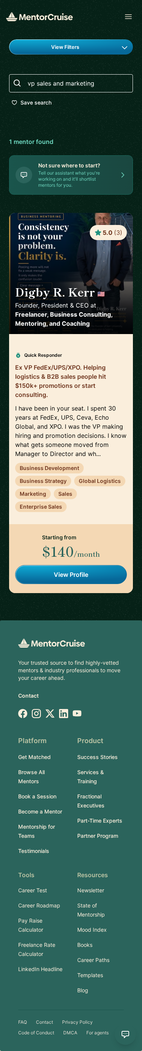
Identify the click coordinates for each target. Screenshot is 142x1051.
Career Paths (93, 960)
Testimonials (33, 851)
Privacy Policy (77, 1022)
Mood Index (92, 929)
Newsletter (90, 890)
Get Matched (34, 757)
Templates (90, 975)
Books (84, 945)
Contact (28, 695)
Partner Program (97, 835)
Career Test (32, 890)
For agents (97, 1032)
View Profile (71, 574)
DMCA (70, 1032)
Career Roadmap (39, 905)
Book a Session (37, 796)
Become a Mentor (40, 811)
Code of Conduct (36, 1032)
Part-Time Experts (99, 820)
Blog (82, 990)
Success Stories (97, 757)
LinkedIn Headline (40, 969)
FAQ (22, 1022)
